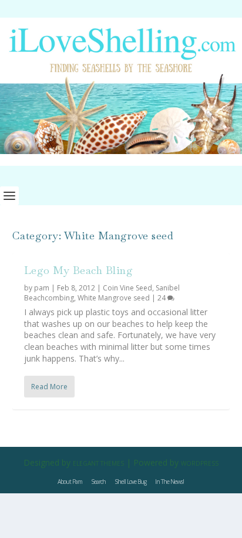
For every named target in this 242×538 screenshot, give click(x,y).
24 (162, 298)
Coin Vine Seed (127, 288)
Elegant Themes (98, 463)
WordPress (200, 463)
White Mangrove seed (114, 298)
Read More (49, 387)
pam (41, 288)
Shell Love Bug (130, 481)
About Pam (70, 481)
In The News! (169, 481)
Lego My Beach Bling (78, 270)
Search (98, 481)
